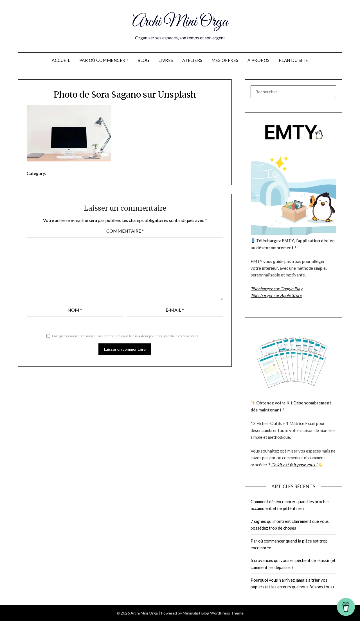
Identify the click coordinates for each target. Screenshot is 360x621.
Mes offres (225, 60)
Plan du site (293, 60)
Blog (143, 60)
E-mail (175, 309)
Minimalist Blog (196, 613)
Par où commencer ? (104, 60)
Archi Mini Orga (180, 22)
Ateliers (192, 60)
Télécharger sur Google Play (276, 288)
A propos (259, 60)
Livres (165, 60)
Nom (75, 309)
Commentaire (125, 230)
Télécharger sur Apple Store (276, 295)
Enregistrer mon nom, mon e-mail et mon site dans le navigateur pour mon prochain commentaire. (126, 336)
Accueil (61, 60)
